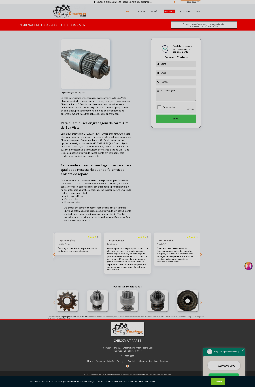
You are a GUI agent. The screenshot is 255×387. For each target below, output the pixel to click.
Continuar (218, 381)
